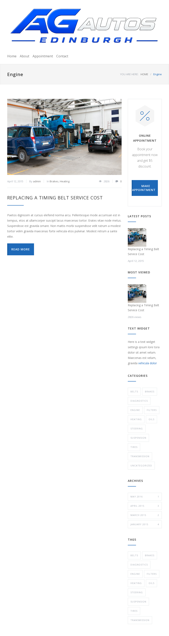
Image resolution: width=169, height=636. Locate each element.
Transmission (139, 456)
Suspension (138, 437)
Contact (62, 56)
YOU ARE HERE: (129, 74)
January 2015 (144, 524)
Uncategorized (141, 465)
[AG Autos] (84, 26)
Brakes (54, 181)
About (24, 56)
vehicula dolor (147, 363)
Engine (135, 410)
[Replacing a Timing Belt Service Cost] (64, 137)
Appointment (43, 56)
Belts (134, 391)
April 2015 (144, 505)
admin (37, 181)
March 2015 (144, 515)
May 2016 (144, 496)
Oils (151, 419)
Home (11, 56)
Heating (64, 181)
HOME (144, 74)
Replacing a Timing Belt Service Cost (55, 197)
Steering (136, 428)
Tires (133, 447)
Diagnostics (139, 400)
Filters (152, 410)
